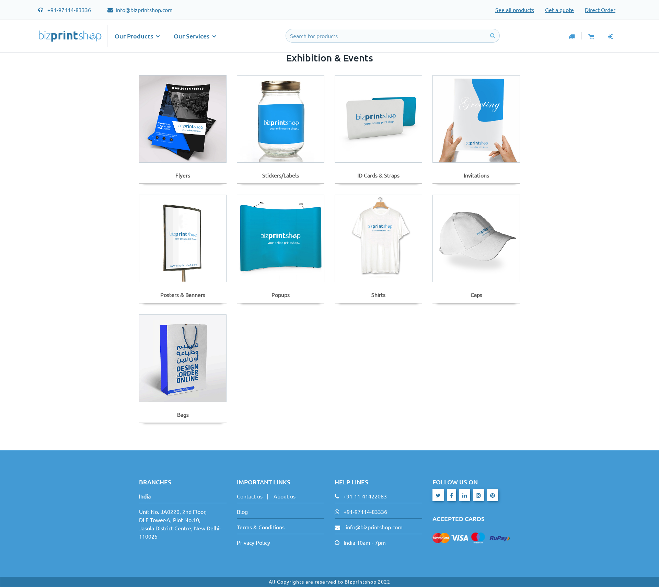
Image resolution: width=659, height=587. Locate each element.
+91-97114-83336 (69, 9)
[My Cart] (591, 36)
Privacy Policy (253, 542)
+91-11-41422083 (365, 496)
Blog (242, 511)
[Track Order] (572, 36)
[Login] (611, 36)
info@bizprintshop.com (143, 9)
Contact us (250, 496)
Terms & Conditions (261, 526)
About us (285, 496)
